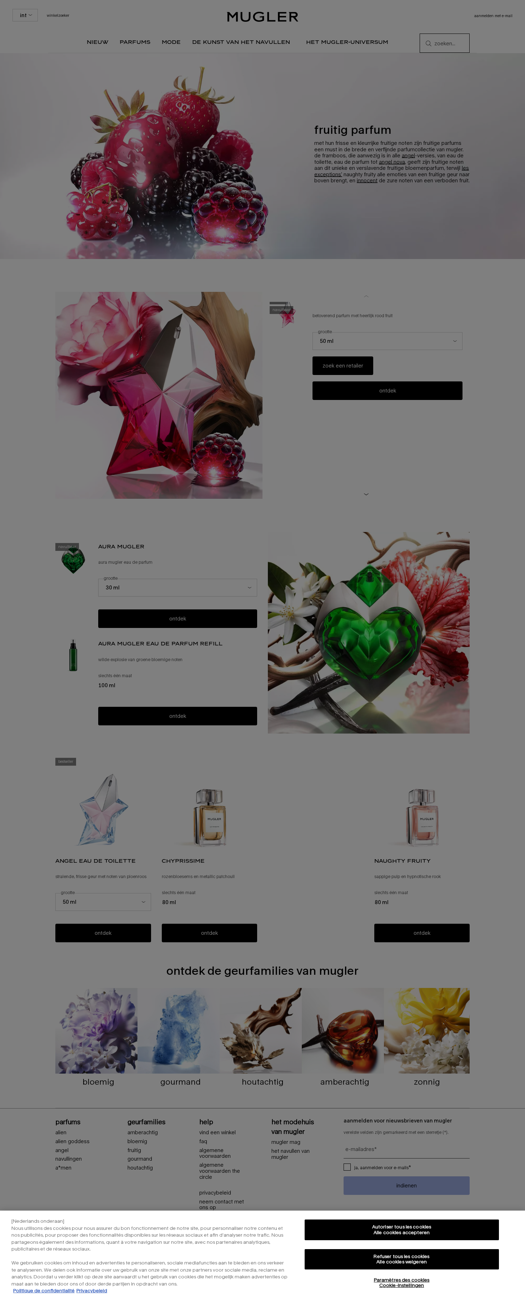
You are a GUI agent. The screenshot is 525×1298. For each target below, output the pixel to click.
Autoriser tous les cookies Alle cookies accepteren (401, 1229)
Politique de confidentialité (44, 1290)
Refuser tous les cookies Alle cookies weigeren (401, 1259)
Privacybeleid (91, 1290)
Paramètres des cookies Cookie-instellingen (402, 1282)
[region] (262, 1254)
